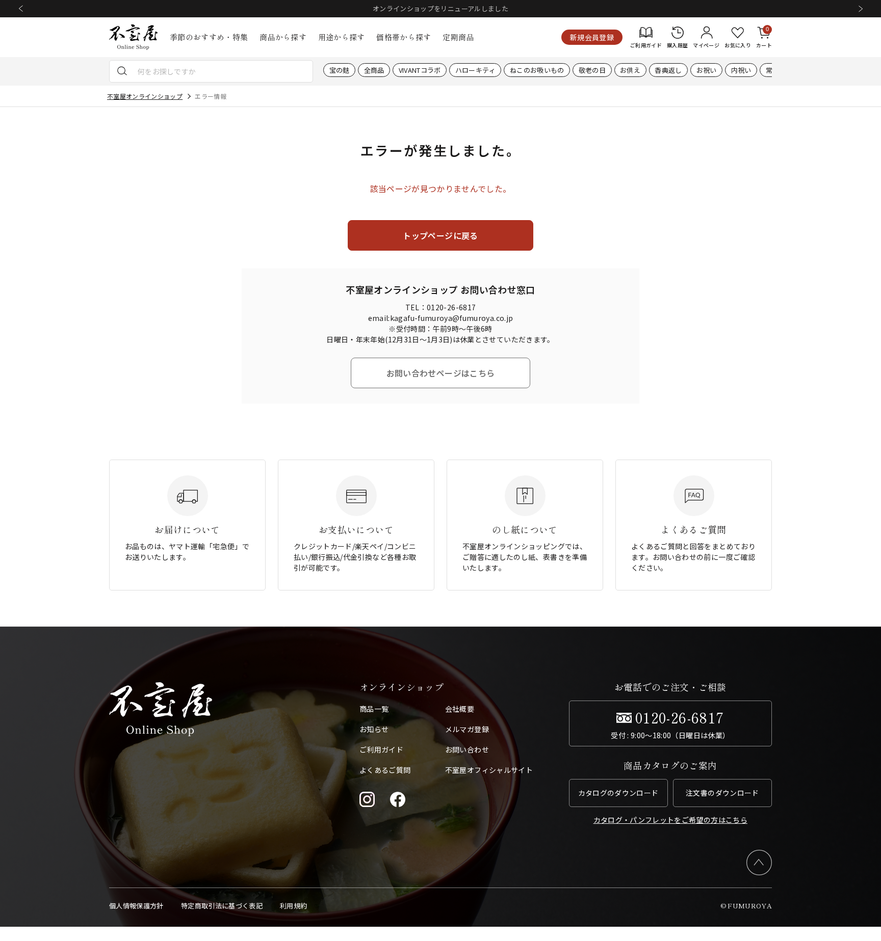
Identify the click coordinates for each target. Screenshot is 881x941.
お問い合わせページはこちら (440, 373)
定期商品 (458, 37)
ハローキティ (475, 70)
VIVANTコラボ (420, 70)
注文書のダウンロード (722, 793)
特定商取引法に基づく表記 (222, 905)
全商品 (374, 70)
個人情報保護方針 (136, 905)
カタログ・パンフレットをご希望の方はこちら (670, 820)
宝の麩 (339, 70)
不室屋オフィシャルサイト (489, 770)
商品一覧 (373, 709)
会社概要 (459, 709)
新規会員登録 (592, 37)
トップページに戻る (440, 235)
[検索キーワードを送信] (122, 71)
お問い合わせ (467, 749)
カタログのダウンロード (618, 793)
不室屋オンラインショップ (145, 96)
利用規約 (293, 905)
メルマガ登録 (467, 729)
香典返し (668, 70)
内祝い (741, 70)
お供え (630, 70)
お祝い (706, 70)
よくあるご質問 (384, 770)
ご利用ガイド (381, 749)
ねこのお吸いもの (537, 70)
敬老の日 (592, 70)
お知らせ (373, 729)
